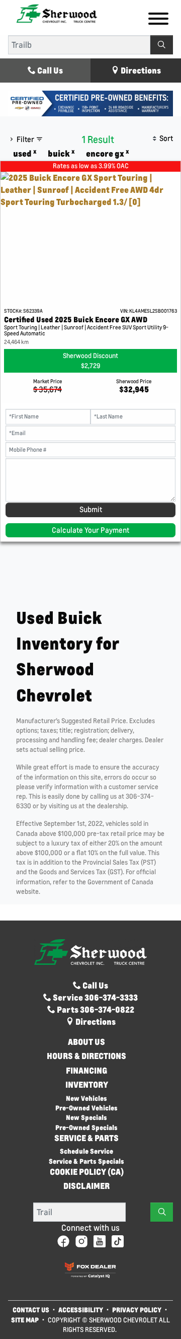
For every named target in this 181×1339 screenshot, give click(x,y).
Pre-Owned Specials (86, 1127)
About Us (86, 1041)
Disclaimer (86, 1185)
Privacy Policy (136, 1309)
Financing (87, 1070)
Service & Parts (86, 1138)
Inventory (86, 1084)
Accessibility (80, 1309)
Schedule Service (86, 1151)
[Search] (161, 44)
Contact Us (31, 1309)
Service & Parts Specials (86, 1161)
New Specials (86, 1117)
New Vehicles (86, 1098)
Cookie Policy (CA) (87, 1171)
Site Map (25, 1319)
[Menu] (158, 20)
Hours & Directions (86, 1056)
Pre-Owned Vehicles (86, 1107)
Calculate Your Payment (90, 530)
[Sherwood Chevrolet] (57, 13)
